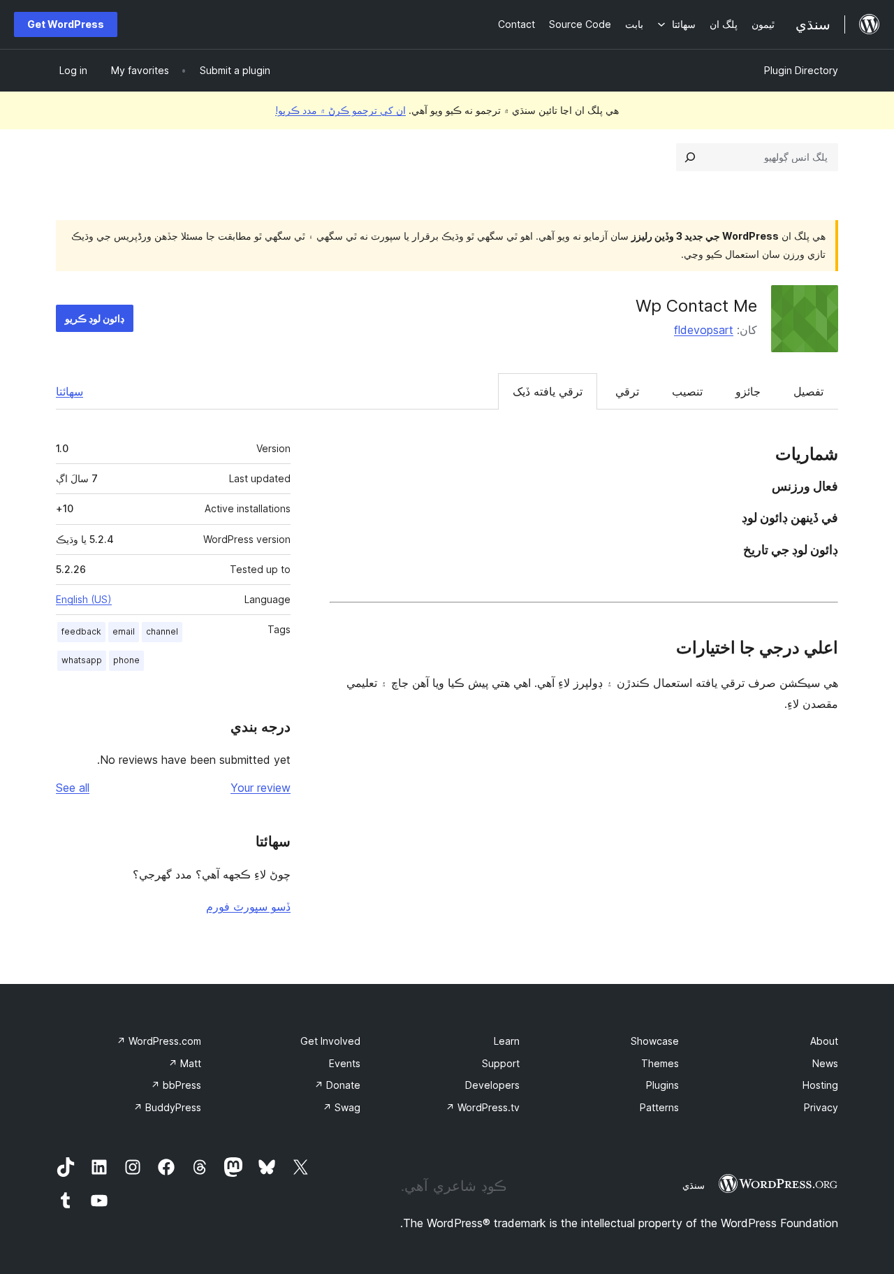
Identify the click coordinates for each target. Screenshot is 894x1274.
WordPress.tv (483, 1107)
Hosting (820, 1085)
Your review (260, 788)
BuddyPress (167, 1107)
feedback (81, 631)
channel (162, 631)
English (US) (84, 599)
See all (72, 788)
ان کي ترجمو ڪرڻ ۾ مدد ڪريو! (340, 110)
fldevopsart (703, 330)
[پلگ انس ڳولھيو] (690, 157)
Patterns (659, 1107)
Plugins (662, 1085)
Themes (660, 1063)
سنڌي (693, 1185)
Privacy (821, 1107)
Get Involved (330, 1041)
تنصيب (687, 391)
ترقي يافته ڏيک (547, 391)
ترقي (627, 391)
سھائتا (69, 391)
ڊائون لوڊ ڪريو (94, 318)
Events (344, 1063)
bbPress (176, 1085)
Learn (507, 1041)
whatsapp (81, 660)
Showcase (655, 1041)
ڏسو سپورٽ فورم (248, 906)
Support (501, 1063)
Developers (492, 1085)
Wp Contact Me (696, 306)
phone (126, 660)
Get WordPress (65, 24)
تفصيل (808, 391)
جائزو (748, 391)
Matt (184, 1063)
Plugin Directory (801, 70)
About (824, 1041)
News (825, 1063)
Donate (337, 1085)
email (123, 631)
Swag (341, 1107)
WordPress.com (159, 1041)
